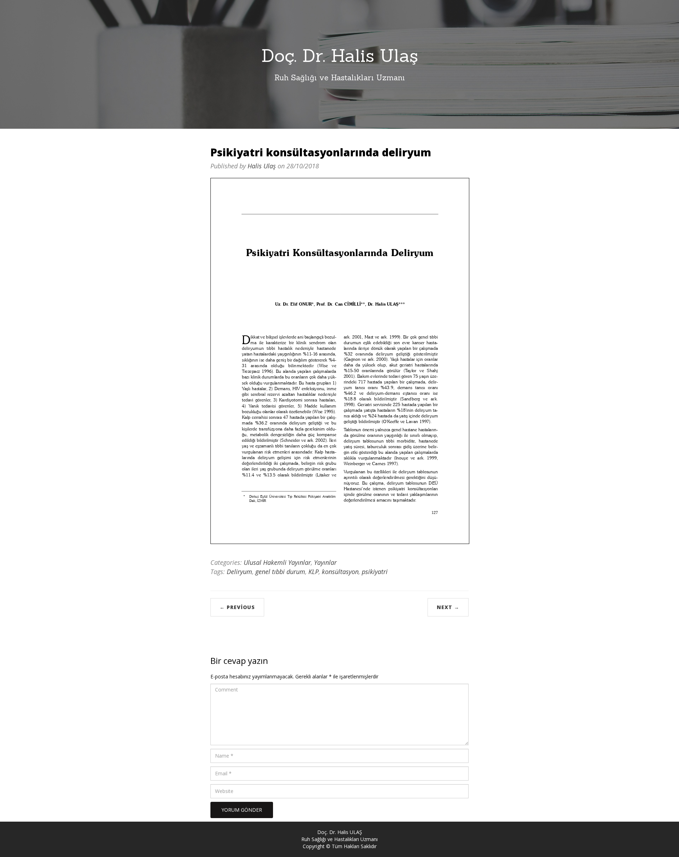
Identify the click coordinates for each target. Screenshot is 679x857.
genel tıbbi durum (280, 571)
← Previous (237, 607)
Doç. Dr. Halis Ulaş (339, 55)
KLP (313, 571)
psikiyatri (375, 571)
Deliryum (239, 571)
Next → (448, 607)
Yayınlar (325, 562)
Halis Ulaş (262, 166)
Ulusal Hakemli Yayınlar (277, 562)
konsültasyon (340, 571)
